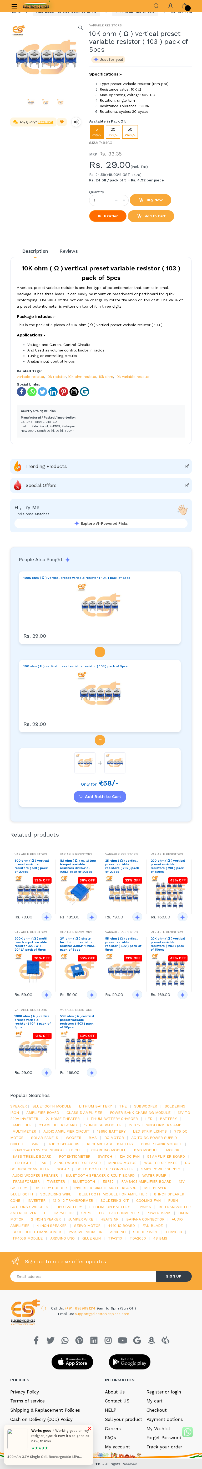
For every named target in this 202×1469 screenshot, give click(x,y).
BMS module (146, 1150)
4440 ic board (121, 1225)
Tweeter (56, 1181)
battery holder (50, 1188)
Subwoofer (145, 1106)
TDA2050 (138, 1238)
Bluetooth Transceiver (36, 1232)
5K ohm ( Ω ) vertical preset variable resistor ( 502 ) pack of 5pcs (123, 944)
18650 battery (111, 1131)
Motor (172, 1150)
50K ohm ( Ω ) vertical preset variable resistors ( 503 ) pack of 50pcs (77, 1021)
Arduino (118, 1232)
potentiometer (74, 1156)
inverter (37, 1200)
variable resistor (30, 376)
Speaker (18, 1106)
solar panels (44, 1137)
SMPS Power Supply (160, 1169)
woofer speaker (161, 1163)
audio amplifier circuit (66, 1131)
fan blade (153, 1225)
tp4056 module (27, 1238)
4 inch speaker (52, 1225)
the (123, 1106)
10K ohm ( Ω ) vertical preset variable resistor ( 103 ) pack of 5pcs (75, 666)
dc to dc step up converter (105, 1169)
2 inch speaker (46, 1219)
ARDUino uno (62, 1238)
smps (86, 1213)
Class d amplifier (84, 1112)
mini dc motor (122, 1163)
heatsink (109, 1219)
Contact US (117, 1401)
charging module (108, 1150)
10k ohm (106, 376)
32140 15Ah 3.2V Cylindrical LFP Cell (48, 1150)
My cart (155, 1401)
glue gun (91, 1238)
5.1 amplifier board (166, 1156)
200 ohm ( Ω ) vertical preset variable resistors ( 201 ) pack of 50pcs (168, 866)
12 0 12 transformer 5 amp (155, 1125)
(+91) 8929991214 (81, 1308)
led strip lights (150, 1131)
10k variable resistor (132, 376)
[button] (156, 5)
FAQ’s (110, 1437)
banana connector (145, 1219)
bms (93, 1137)
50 (130, 132)
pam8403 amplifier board (146, 1181)
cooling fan (148, 1200)
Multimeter (24, 1131)
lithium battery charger (112, 1118)
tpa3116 (144, 1207)
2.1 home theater (63, 1118)
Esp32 (108, 1181)
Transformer (25, 1181)
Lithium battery (95, 1106)
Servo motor (87, 1225)
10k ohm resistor (82, 376)
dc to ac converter (119, 1213)
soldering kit (114, 1200)
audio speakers (63, 1144)
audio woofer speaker (35, 1175)
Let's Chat (45, 122)
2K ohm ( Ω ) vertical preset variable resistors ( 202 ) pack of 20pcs (122, 866)
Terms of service (27, 1401)
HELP (110, 1410)
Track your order (165, 1446)
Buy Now (154, 200)
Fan (43, 1163)
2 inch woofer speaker (77, 1163)
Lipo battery (68, 1207)
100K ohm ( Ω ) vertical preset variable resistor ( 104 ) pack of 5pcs (76, 578)
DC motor (114, 1137)
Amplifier (22, 1125)
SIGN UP (173, 1276)
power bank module (161, 1144)
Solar (63, 1169)
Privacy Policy (24, 1392)
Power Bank (159, 1213)
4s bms (160, 1238)
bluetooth (84, 1181)
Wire (36, 1144)
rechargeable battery (110, 1144)
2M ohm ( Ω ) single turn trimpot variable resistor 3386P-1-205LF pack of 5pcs (78, 944)
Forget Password (164, 1437)
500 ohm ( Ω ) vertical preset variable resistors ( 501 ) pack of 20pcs (31, 866)
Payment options (165, 1419)
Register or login (164, 1392)
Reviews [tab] (69, 251)
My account (117, 1446)
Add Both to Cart (103, 796)
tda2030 (173, 1232)
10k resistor (55, 376)
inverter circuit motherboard (105, 1188)
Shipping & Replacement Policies (45, 1410)
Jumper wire (80, 1219)
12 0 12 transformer (73, 1200)
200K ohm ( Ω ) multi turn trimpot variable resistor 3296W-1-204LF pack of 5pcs (30, 944)
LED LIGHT (22, 1163)
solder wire (145, 1232)
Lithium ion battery (109, 1207)
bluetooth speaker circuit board (100, 1175)
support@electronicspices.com (102, 1314)
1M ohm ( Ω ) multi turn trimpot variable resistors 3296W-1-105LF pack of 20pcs (78, 866)
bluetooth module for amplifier (113, 1194)
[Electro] (36, 6)
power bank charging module (140, 1112)
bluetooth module (52, 1106)
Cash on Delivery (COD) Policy (41, 1419)
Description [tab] (35, 251)
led (149, 1118)
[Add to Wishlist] (62, 122)
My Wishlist (158, 1428)
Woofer (73, 1137)
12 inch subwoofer (103, 1125)
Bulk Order (108, 216)
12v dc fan (130, 1156)
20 (113, 132)
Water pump (154, 1175)
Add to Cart (154, 216)
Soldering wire (55, 1194)
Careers (113, 1428)
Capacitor (64, 1213)
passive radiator (86, 1232)
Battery (168, 1118)
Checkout (157, 1410)
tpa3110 (115, 1238)
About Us (115, 1392)
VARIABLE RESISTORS (105, 25)
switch (105, 1156)
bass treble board (32, 1156)
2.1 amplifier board (58, 1125)
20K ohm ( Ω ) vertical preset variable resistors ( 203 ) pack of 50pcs (168, 944)
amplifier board (42, 1112)
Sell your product (123, 1419)
